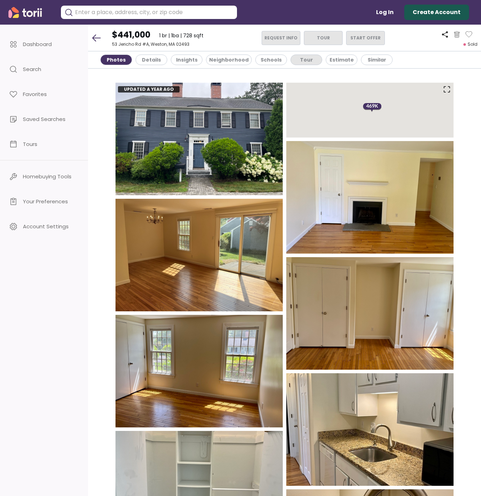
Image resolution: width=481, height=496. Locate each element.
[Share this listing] (445, 34)
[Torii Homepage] (30, 12)
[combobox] (154, 12)
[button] (44, 44)
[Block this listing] (457, 34)
